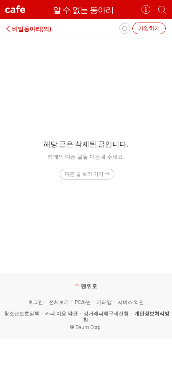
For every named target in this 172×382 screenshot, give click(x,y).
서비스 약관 (131, 302)
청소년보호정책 (21, 313)
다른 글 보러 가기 (84, 173)
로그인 (35, 302)
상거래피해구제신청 (106, 313)
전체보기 (59, 302)
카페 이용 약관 (61, 313)
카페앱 (104, 302)
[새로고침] (124, 28)
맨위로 (89, 286)
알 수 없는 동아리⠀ (86, 9)
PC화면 (83, 302)
